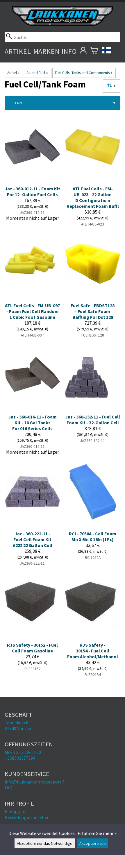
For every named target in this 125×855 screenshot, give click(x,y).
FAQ (8, 787)
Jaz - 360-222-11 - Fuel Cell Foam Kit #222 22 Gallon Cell (32, 539)
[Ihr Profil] (83, 51)
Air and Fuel (37, 72)
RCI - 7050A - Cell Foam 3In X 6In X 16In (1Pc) (92, 536)
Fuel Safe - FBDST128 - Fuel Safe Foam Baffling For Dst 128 (93, 311)
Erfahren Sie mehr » (97, 833)
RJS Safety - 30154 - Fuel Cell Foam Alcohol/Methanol (92, 650)
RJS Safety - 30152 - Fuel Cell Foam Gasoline (32, 648)
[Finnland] (109, 51)
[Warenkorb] (94, 51)
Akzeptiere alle (92, 843)
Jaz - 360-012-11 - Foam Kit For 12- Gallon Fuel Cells (32, 191)
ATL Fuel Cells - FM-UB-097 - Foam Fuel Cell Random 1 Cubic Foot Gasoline (32, 311)
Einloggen (15, 811)
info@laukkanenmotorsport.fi (35, 782)
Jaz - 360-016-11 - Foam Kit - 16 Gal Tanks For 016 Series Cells (32, 422)
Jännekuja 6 (16, 722)
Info (69, 51)
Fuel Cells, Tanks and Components (83, 72)
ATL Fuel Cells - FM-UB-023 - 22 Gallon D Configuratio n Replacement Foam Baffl (93, 197)
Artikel (18, 51)
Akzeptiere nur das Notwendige (44, 843)
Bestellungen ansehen (27, 817)
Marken (46, 51)
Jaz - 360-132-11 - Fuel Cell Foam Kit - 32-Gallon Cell (92, 419)
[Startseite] (62, 24)
